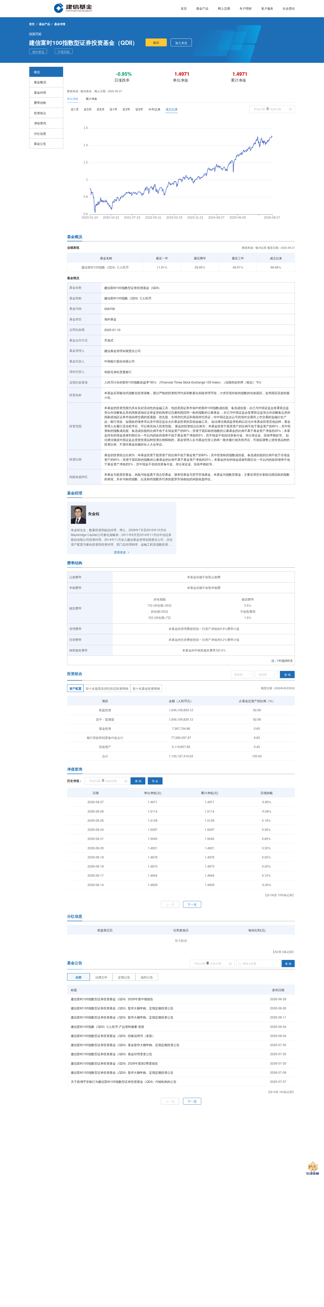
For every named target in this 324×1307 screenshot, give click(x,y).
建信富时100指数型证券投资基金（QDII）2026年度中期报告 (112, 999)
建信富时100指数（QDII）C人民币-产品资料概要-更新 (107, 1026)
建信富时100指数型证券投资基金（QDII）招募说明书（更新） (113, 1035)
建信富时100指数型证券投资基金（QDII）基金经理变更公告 (111, 1054)
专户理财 (245, 8)
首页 (184, 8)
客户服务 (267, 8)
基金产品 (202, 8)
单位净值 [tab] (72, 99)
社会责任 (289, 8)
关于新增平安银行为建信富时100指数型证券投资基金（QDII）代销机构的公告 (123, 1081)
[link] (44, 24)
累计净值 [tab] (91, 99)
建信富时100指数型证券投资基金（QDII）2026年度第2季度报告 (114, 1063)
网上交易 (224, 8)
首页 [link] (32, 24)
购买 (156, 42)
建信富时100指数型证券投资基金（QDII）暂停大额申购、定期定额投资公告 (122, 1008)
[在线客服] (312, 1168)
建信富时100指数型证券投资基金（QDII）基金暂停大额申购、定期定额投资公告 (125, 1045)
